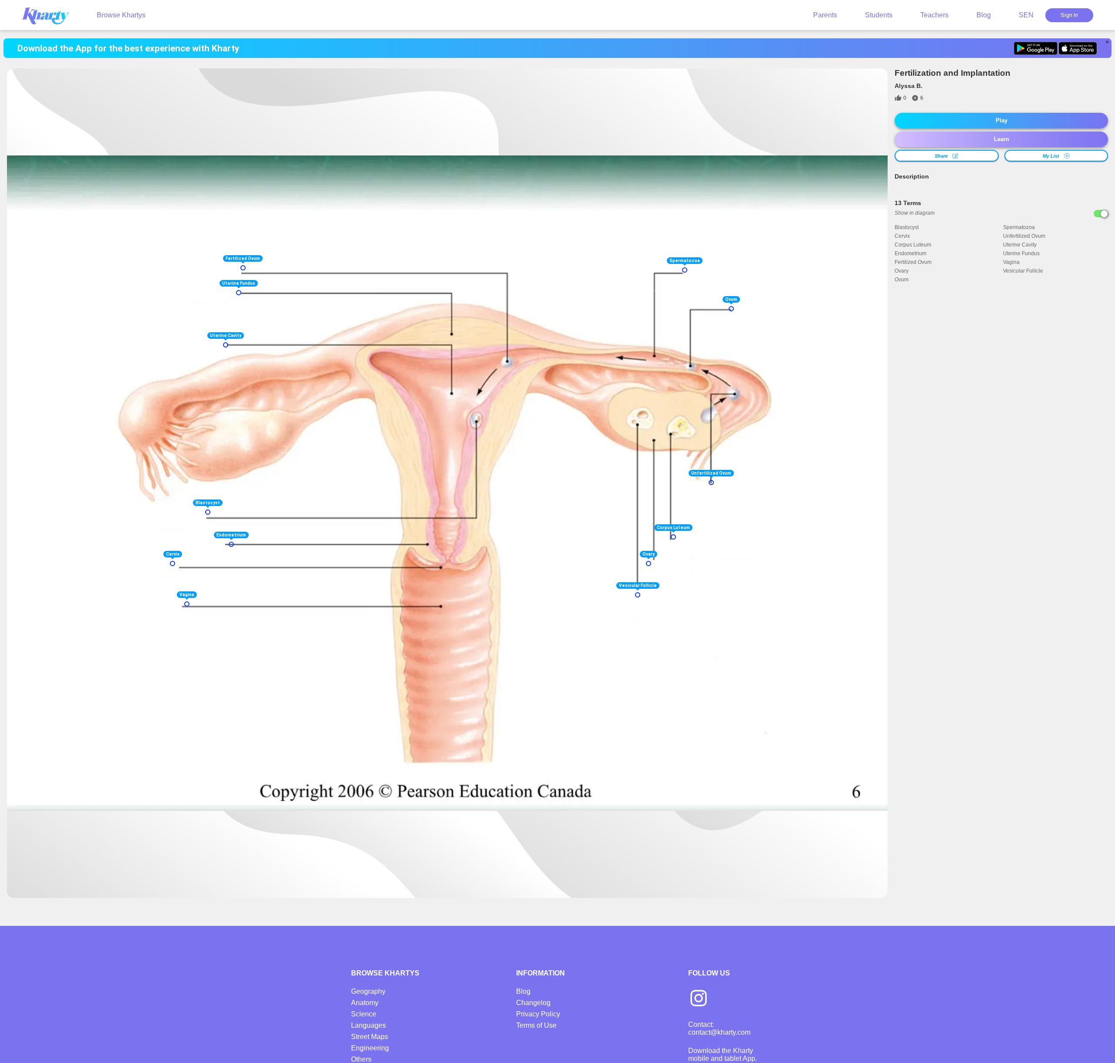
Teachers (934, 15)
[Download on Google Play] (1035, 48)
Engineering (370, 1048)
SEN (1026, 15)
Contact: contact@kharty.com (719, 1028)
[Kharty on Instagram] (698, 999)
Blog (983, 15)
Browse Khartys (121, 15)
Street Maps (369, 1036)
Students (878, 15)
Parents (825, 15)
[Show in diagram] (1101, 213)
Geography (368, 991)
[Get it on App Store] (1078, 48)
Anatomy (364, 1002)
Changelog (533, 1002)
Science (363, 1014)
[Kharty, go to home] (50, 15)
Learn (1001, 139)
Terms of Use (536, 1025)
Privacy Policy (538, 1014)
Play (1001, 120)
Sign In (1069, 15)
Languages (368, 1025)
